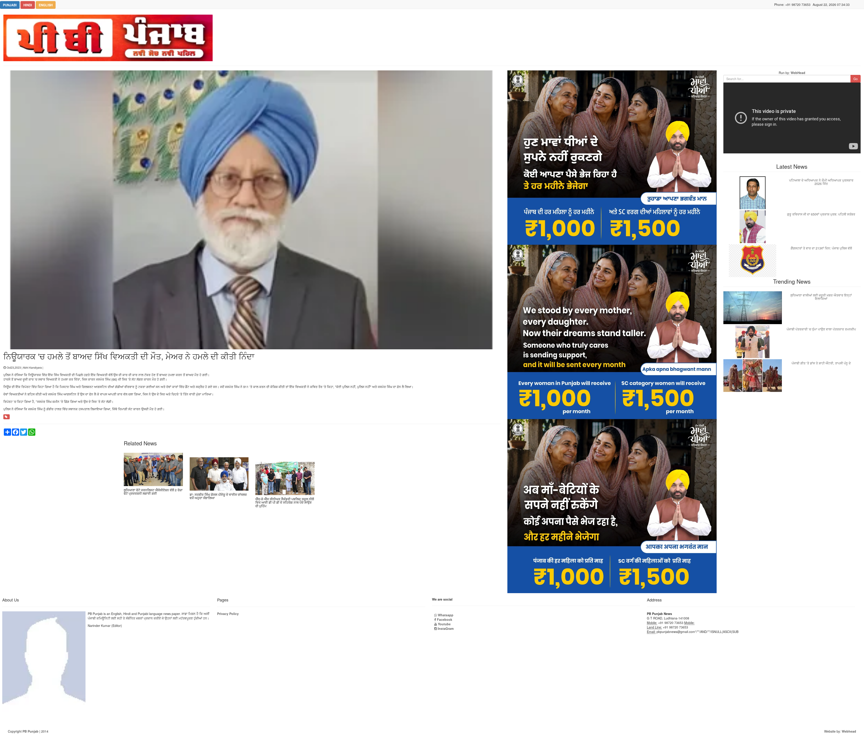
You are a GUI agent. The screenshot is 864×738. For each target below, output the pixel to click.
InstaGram (445, 628)
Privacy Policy (228, 613)
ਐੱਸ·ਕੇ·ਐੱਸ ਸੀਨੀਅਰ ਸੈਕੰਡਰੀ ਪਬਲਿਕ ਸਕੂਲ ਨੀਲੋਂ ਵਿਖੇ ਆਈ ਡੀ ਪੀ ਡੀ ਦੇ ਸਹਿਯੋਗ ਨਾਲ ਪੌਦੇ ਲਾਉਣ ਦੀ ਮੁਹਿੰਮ (284, 502)
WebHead (797, 72)
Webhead (849, 731)
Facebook (444, 619)
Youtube (444, 624)
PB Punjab (30, 731)
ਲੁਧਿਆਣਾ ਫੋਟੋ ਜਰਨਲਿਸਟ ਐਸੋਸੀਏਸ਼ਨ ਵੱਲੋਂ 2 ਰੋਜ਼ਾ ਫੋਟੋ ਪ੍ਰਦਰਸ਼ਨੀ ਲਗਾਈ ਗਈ (153, 492)
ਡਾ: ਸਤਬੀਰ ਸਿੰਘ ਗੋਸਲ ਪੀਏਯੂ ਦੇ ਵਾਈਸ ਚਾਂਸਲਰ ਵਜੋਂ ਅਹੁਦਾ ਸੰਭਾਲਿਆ (218, 496)
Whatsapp (445, 615)
